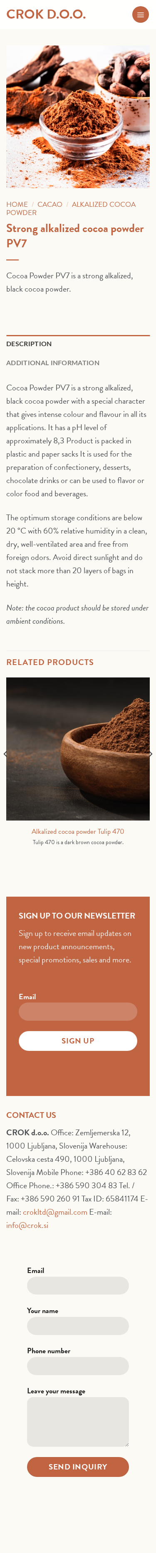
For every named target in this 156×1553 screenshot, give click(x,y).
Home (17, 204)
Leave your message (56, 1390)
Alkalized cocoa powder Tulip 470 (78, 831)
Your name (42, 1310)
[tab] (78, 344)
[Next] (150, 770)
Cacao (49, 204)
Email (27, 996)
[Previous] (6, 770)
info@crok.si (27, 1225)
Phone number (48, 1350)
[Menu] (140, 14)
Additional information (52, 363)
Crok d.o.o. (46, 14)
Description (29, 344)
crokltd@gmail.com (55, 1212)
